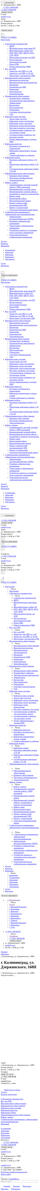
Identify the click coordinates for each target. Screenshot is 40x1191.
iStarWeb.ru (14, 1179)
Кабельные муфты (8, 1113)
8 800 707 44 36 (7, 1074)
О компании (10, 250)
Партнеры (9, 255)
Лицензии (9, 252)
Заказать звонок (7, 12)
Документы (10, 259)
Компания (5, 1124)
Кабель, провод (7, 1117)
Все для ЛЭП (6, 1101)
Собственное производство (12, 1099)
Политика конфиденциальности (14, 1172)
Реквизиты (9, 257)
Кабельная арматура (9, 1110)
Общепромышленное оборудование (15, 1115)
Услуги (4, 1092)
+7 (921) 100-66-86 (10, 7)
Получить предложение (9, 275)
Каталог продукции (9, 1094)
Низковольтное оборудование (13, 1106)
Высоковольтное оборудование (13, 1103)
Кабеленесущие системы (11, 1108)
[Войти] (2, 575)
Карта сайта (6, 1174)
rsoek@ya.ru (6, 16)
